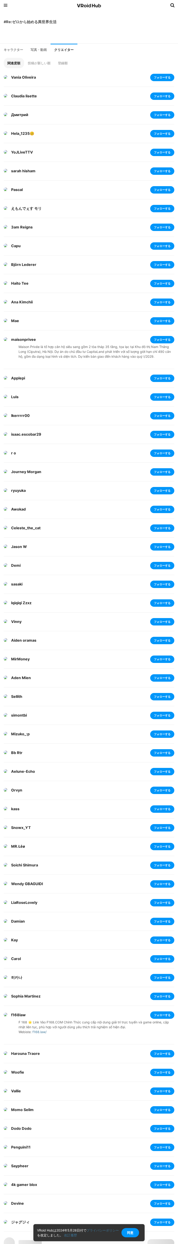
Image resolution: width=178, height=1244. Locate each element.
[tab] (13, 49)
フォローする (162, 77)
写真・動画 (39, 50)
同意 (130, 1233)
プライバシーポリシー (102, 1230)
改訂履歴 (70, 1235)
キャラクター (13, 50)
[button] (14, 63)
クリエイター (64, 50)
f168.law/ (39, 1032)
